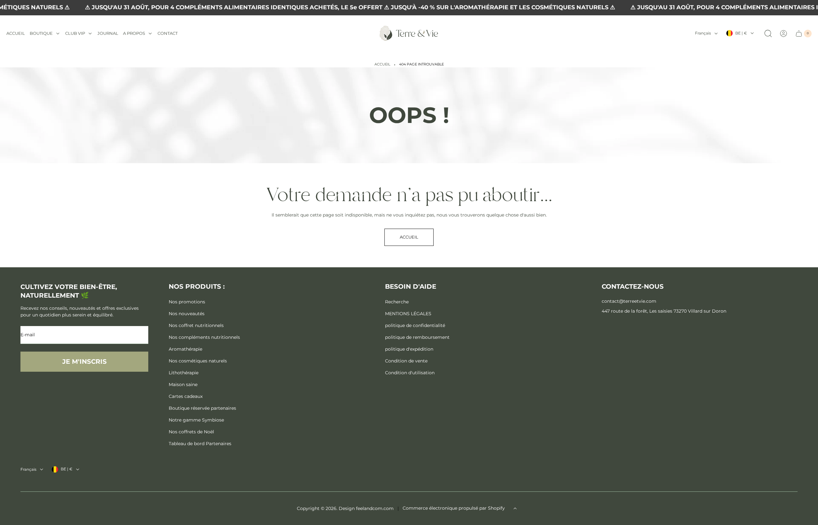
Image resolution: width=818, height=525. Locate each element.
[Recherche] (768, 34)
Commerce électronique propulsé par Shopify (454, 508)
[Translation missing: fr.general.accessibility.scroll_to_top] (515, 508)
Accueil (382, 64)
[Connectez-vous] (783, 34)
